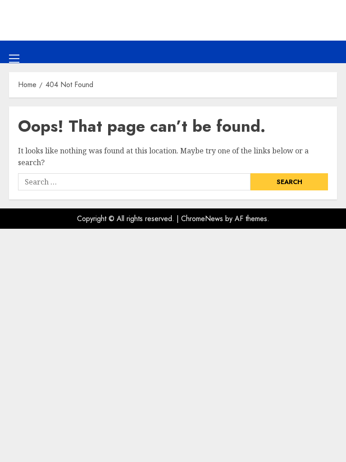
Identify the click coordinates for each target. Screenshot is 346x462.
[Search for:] (134, 181)
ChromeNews (202, 218)
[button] (14, 51)
